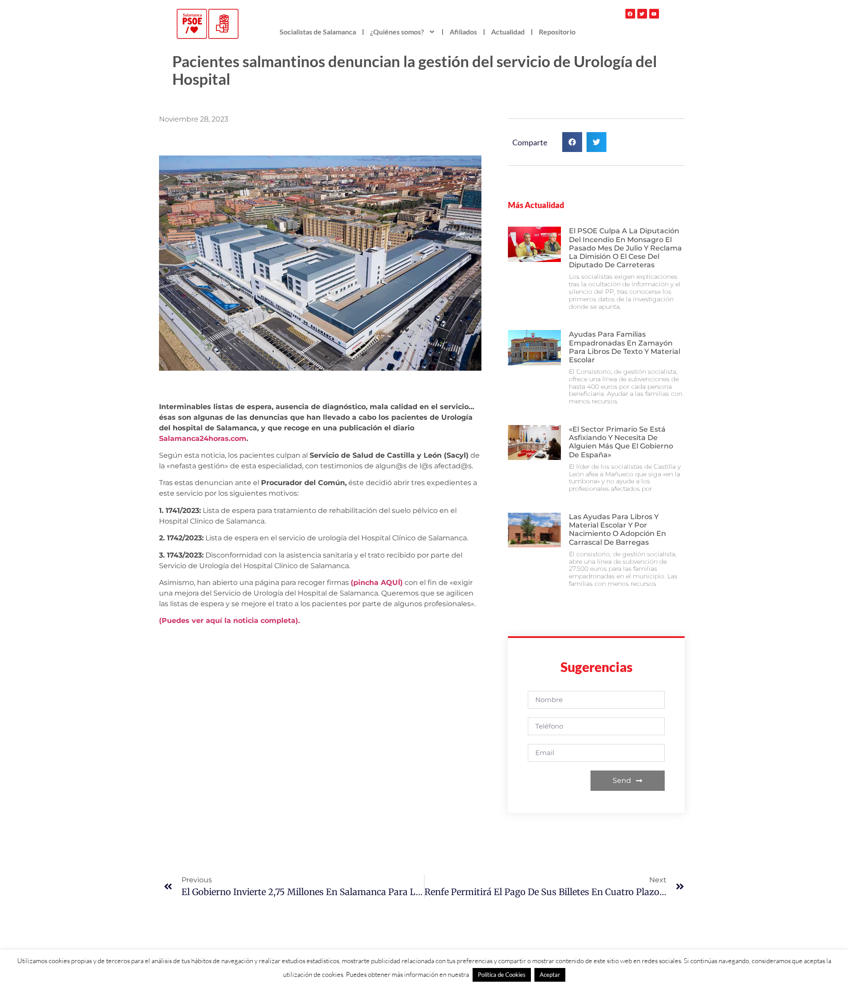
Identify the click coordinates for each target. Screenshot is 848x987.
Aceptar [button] (550, 974)
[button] (572, 142)
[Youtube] (654, 14)
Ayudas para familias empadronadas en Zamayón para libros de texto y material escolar (624, 347)
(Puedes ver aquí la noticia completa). (229, 620)
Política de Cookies (502, 974)
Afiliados (463, 31)
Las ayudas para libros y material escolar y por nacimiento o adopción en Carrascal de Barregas (617, 529)
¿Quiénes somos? (397, 31)
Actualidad (508, 31)
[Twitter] (642, 14)
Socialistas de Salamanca (318, 31)
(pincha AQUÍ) (377, 582)
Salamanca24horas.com (202, 438)
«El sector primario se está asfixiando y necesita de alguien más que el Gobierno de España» (621, 442)
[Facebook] (630, 14)
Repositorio (557, 31)
